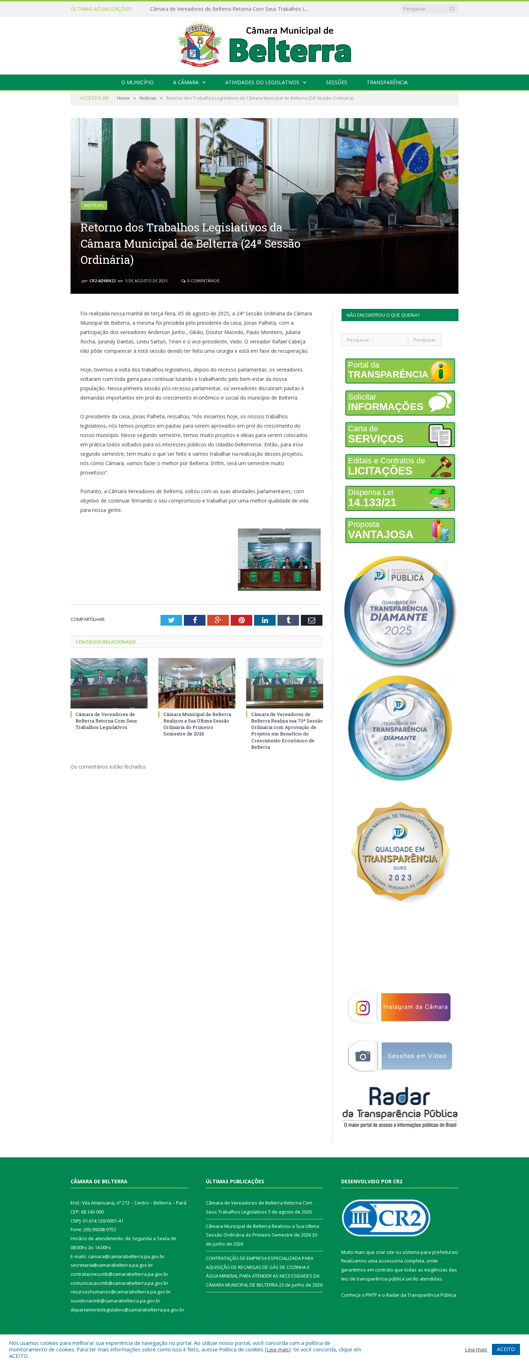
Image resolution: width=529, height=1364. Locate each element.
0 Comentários (202, 280)
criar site (385, 1252)
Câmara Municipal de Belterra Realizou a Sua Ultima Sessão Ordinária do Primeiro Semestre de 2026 (233, 9)
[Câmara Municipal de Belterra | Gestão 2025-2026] (264, 44)
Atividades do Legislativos (262, 82)
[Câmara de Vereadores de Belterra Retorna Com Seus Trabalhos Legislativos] (109, 683)
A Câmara (186, 82)
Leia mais (278, 1349)
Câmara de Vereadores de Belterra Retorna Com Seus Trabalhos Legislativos (106, 720)
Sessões (336, 82)
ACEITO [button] (506, 1349)
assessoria (391, 1260)
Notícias (94, 205)
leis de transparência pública (372, 1278)
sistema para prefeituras (429, 1252)
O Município (137, 82)
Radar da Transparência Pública (421, 1295)
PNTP (371, 1295)
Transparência (387, 82)
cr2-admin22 (103, 280)
